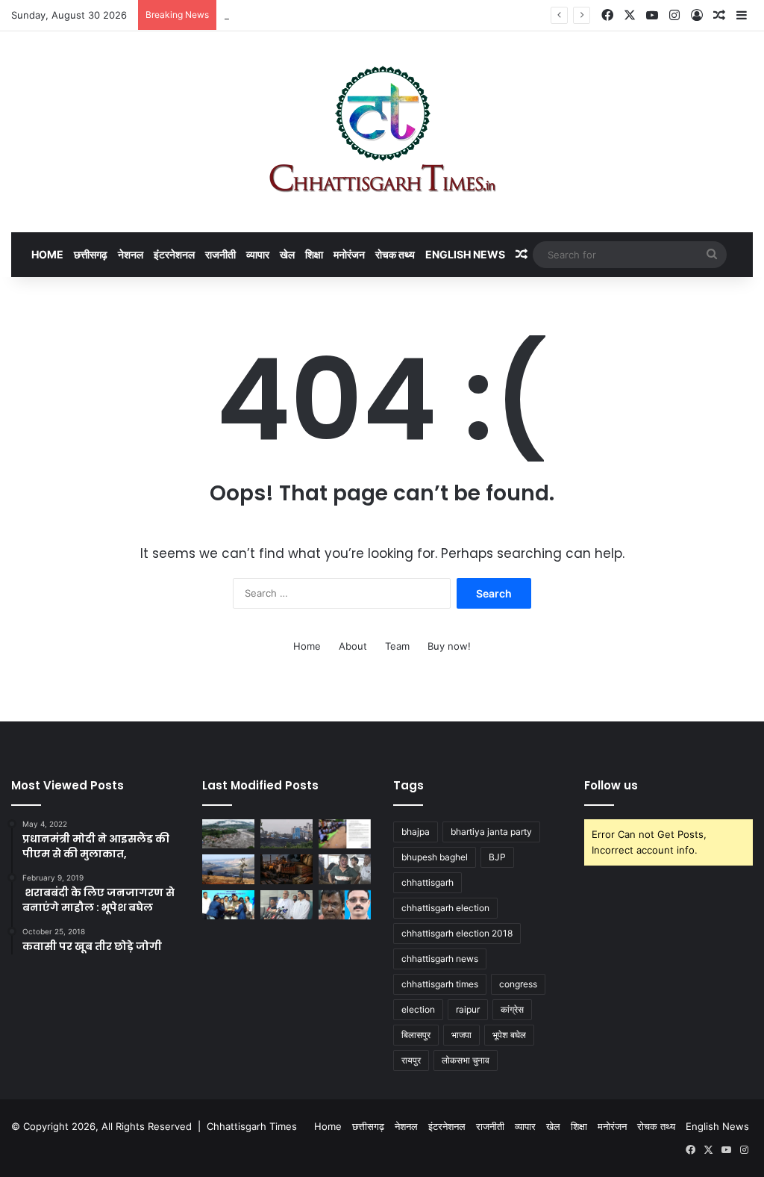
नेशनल (130, 254)
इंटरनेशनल (174, 254)
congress (518, 984)
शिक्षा (314, 254)
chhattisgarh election (445, 907)
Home (47, 254)
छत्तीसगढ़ (90, 254)
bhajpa (415, 831)
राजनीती (220, 254)
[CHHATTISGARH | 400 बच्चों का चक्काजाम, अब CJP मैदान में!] (345, 833)
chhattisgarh (427, 882)
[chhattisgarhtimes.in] (382, 131)
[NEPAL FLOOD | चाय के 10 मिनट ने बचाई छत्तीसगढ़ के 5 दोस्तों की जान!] (228, 833)
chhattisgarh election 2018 (457, 933)
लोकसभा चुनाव (465, 1060)
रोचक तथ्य (395, 254)
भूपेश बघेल (509, 1034)
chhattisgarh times (439, 984)
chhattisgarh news (439, 958)
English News (465, 254)
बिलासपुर (415, 1034)
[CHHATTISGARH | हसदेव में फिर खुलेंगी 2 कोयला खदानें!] (228, 868)
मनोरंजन (349, 254)
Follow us (611, 785)
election (418, 1009)
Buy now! (449, 646)
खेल (287, 254)
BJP (497, 857)
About (353, 646)
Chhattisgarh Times (252, 1126)
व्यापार (257, 254)
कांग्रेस (512, 1009)
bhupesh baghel (434, 857)
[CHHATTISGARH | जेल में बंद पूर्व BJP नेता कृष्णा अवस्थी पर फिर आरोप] (345, 904)
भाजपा (461, 1034)
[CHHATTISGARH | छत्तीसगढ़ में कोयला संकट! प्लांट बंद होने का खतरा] (286, 833)
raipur (468, 1009)
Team (397, 646)
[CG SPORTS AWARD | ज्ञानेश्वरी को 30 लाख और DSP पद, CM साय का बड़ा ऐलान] (228, 904)
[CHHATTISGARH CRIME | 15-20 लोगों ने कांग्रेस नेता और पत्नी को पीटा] (345, 868)
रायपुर (411, 1060)
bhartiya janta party (491, 831)
